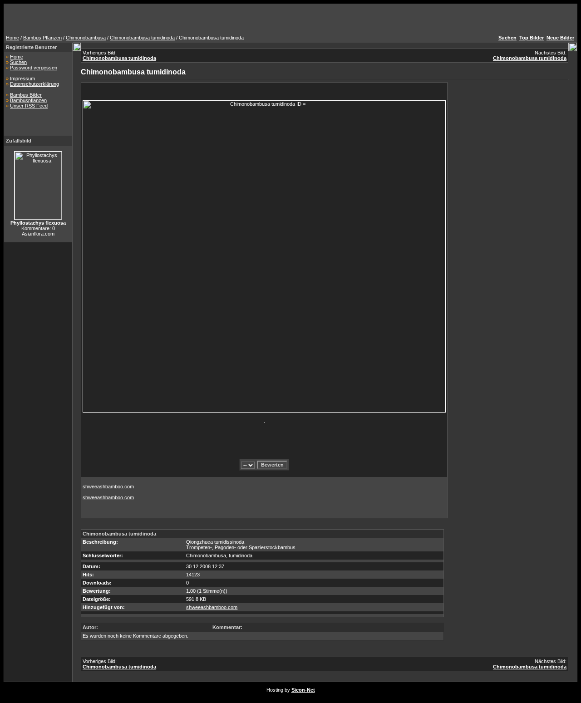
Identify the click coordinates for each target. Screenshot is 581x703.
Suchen (18, 62)
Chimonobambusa (86, 37)
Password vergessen (33, 67)
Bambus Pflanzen (42, 37)
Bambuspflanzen (28, 100)
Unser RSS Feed (29, 105)
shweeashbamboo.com (108, 486)
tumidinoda (240, 555)
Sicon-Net (303, 690)
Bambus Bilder (26, 95)
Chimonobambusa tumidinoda (142, 37)
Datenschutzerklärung (34, 84)
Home (12, 37)
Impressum (22, 78)
